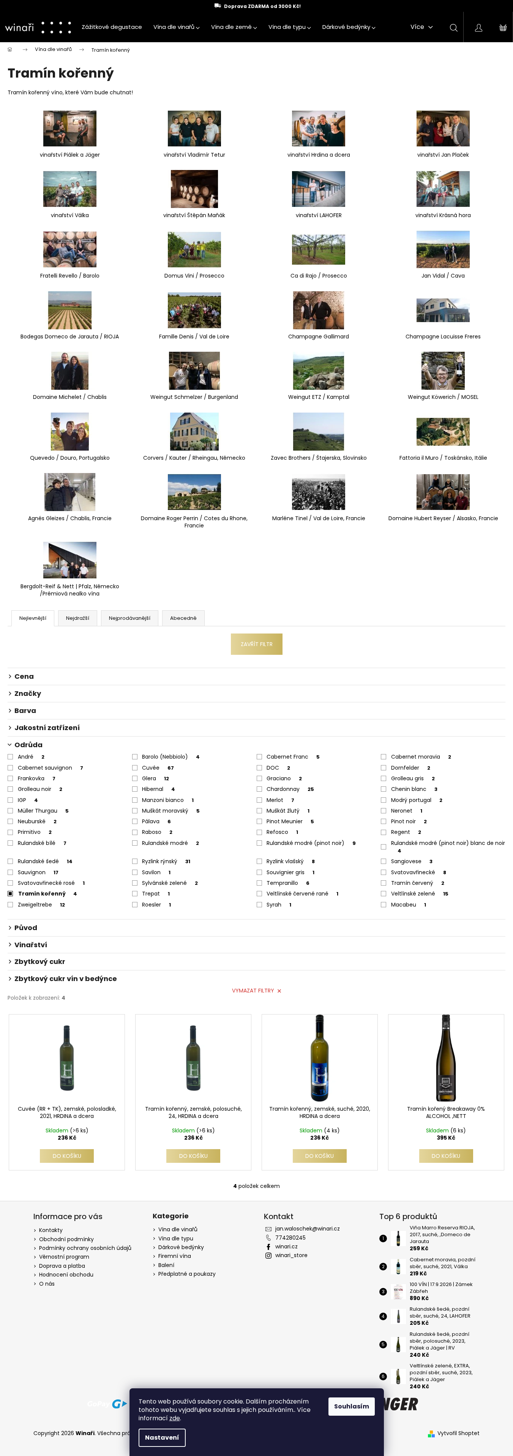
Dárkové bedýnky (181, 1247)
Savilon (156, 872)
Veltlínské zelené (419, 893)
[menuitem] (112, 27)
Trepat (156, 893)
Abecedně (183, 618)
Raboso (157, 832)
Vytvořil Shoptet (458, 1433)
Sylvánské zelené (170, 883)
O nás (47, 1284)
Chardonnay (290, 789)
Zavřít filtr (257, 644)
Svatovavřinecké (418, 872)
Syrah (279, 904)
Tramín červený (417, 883)
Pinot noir (409, 821)
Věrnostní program (64, 1257)
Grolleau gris (413, 778)
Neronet (406, 811)
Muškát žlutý (288, 811)
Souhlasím (351, 1406)
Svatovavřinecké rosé (51, 883)
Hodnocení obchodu (66, 1274)
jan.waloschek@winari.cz (307, 1228)
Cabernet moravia (421, 757)
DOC (278, 768)
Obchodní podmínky (66, 1239)
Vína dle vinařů (177, 1229)
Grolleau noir (40, 789)
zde (174, 1418)
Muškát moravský (171, 811)
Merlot (280, 800)
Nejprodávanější (129, 618)
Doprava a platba (62, 1266)
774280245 (290, 1238)
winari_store (291, 1255)
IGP (28, 800)
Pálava (156, 821)
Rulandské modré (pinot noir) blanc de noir (448, 846)
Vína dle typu (175, 1238)
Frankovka (36, 778)
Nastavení (162, 1437)
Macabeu (408, 904)
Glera (155, 778)
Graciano (284, 778)
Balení (166, 1265)
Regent (406, 832)
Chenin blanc (414, 789)
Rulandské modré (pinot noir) (311, 843)
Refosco (282, 832)
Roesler (156, 904)
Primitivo (35, 832)
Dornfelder (410, 768)
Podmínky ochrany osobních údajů (85, 1248)
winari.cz (286, 1246)
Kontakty (51, 1230)
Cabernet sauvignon (50, 768)
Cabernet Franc (293, 757)
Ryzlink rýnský (166, 861)
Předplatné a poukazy (187, 1274)
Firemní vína (174, 1256)
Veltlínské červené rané (302, 893)
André (31, 757)
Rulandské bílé (42, 843)
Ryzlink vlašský (291, 861)
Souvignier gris (290, 872)
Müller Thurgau (43, 811)
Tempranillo (288, 883)
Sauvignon (38, 872)
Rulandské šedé (45, 861)
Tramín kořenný (47, 893)
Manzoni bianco (168, 800)
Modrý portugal (416, 800)
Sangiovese (411, 861)
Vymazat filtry (253, 990)
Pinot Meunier (290, 821)
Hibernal (158, 789)
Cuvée (158, 768)
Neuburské (37, 821)
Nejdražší (77, 618)
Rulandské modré (170, 843)
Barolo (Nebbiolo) (171, 757)
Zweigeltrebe (41, 904)
